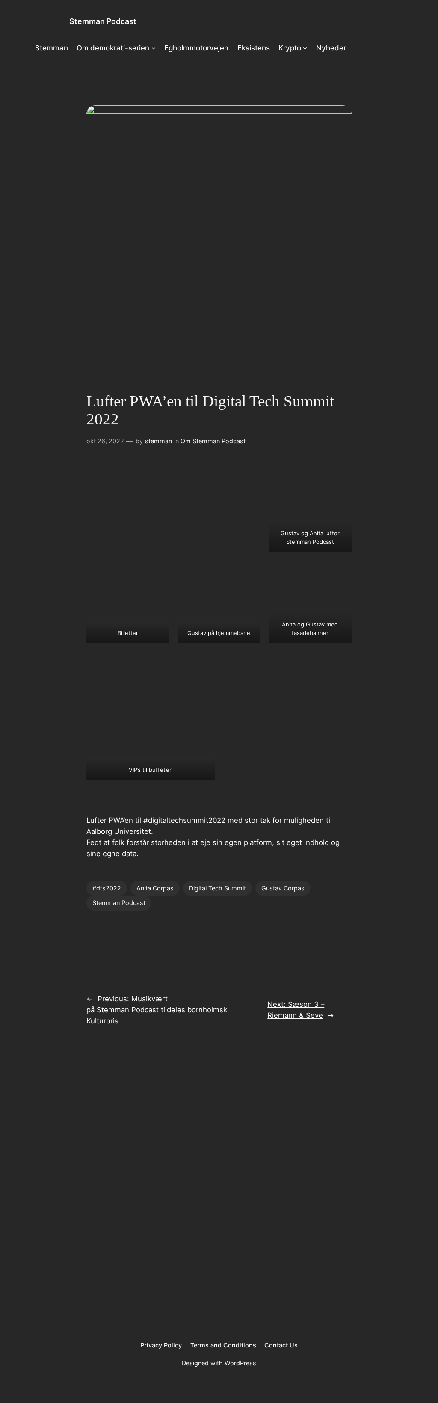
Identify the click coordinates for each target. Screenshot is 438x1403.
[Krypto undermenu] (305, 48)
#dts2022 (106, 888)
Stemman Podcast (102, 21)
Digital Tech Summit (217, 888)
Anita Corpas (155, 888)
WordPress (240, 1363)
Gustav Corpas (283, 888)
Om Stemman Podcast (213, 441)
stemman (158, 441)
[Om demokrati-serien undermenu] (153, 48)
